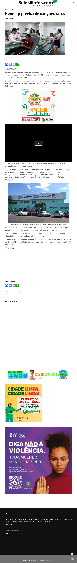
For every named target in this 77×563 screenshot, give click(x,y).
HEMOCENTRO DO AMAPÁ (26, 291)
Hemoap (17, 291)
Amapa (11, 291)
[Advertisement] (38, 265)
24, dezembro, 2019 (10, 18)
